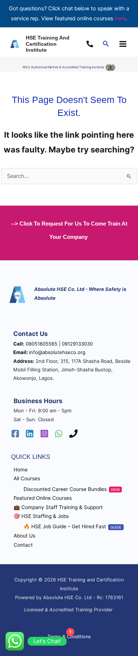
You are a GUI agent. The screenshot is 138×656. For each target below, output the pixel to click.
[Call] (73, 433)
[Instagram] (44, 433)
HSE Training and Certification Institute (48, 44)
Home (21, 470)
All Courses (27, 478)
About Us (24, 536)
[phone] (90, 44)
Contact (23, 545)
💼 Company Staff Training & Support (58, 507)
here (120, 18)
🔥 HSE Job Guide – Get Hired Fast (65, 526)
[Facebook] (15, 433)
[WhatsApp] (59, 433)
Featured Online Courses (43, 498)
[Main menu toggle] (123, 44)
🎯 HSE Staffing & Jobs (41, 516)
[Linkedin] (30, 433)
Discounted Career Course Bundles (65, 489)
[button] (106, 43)
